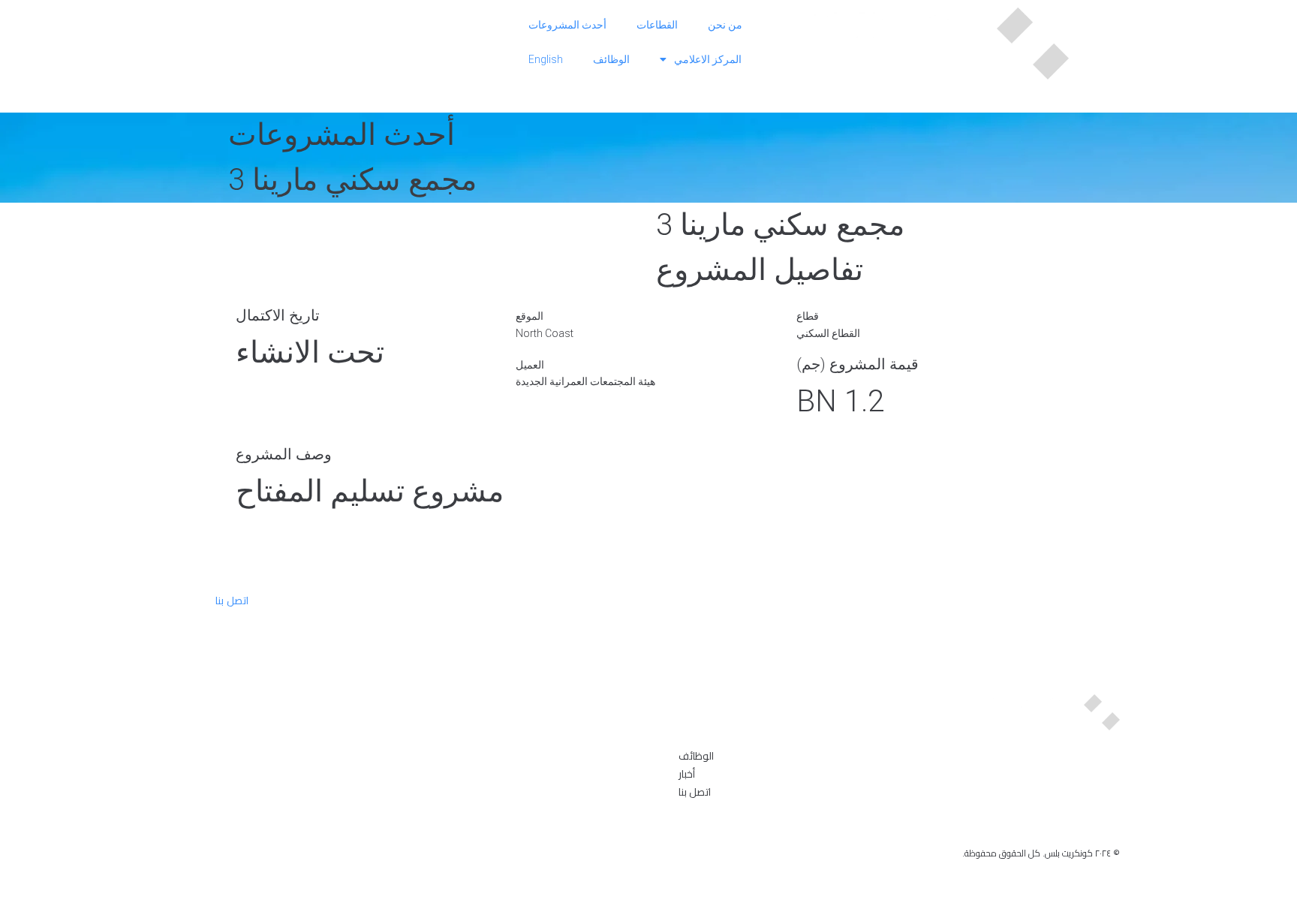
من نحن (725, 25)
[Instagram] (1060, 824)
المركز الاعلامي (708, 59)
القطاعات (657, 25)
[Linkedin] (1111, 824)
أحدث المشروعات (567, 25)
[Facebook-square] (1086, 824)
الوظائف (611, 59)
